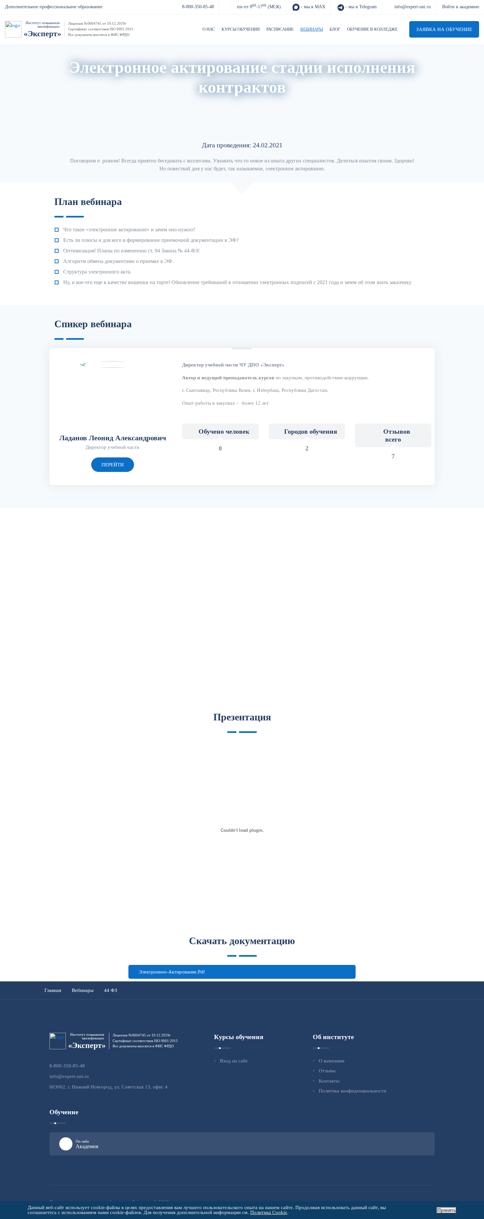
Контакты (329, 1081)
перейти (112, 464)
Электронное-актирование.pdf (172, 971)
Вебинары (311, 29)
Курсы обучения (241, 29)
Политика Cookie (268, 1212)
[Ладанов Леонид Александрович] (113, 364)
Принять (446, 1210)
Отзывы (327, 1070)
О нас (208, 29)
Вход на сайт (234, 1060)
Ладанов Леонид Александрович (112, 438)
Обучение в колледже (372, 29)
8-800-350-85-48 (198, 6)
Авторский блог (245, 103)
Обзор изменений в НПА (300, 103)
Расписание (280, 29)
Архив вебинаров (199, 103)
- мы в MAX (312, 6)
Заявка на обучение (444, 29)
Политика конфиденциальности (352, 1090)
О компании (331, 1060)
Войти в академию (460, 6)
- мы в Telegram (360, 6)
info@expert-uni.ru (412, 6)
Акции (162, 103)
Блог (335, 29)
